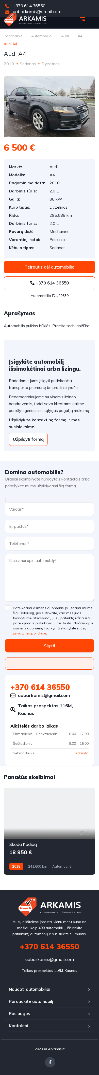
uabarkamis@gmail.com (49, 959)
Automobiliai (41, 36)
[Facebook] (50, 1062)
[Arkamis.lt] (25, 19)
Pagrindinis (13, 36)
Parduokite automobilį (31, 1001)
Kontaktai (18, 1025)
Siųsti (49, 645)
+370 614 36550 (28, 5)
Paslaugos (19, 1013)
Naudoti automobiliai (29, 989)
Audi (65, 36)
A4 (80, 36)
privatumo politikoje (29, 633)
